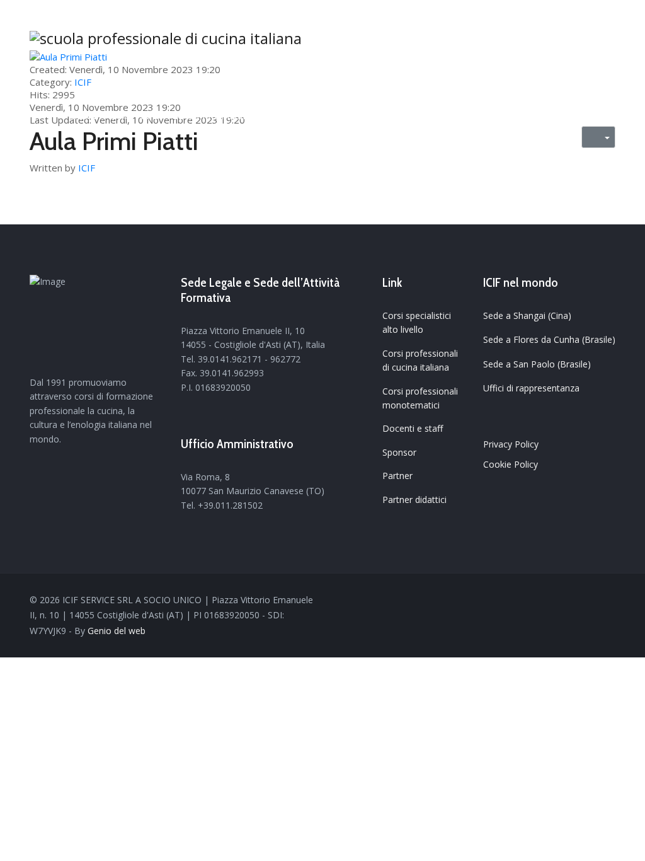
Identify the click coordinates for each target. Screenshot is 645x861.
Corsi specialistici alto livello (416, 322)
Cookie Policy (510, 464)
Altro (497, 116)
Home (84, 116)
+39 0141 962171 (514, 13)
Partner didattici (414, 500)
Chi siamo (135, 116)
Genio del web (117, 631)
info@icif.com (590, 13)
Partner (397, 476)
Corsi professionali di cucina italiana (420, 360)
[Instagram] (592, 601)
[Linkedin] (574, 601)
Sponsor (399, 452)
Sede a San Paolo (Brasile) (537, 364)
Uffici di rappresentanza (531, 388)
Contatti (548, 116)
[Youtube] (557, 601)
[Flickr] (610, 601)
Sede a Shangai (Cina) (527, 315)
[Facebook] (521, 601)
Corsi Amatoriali (425, 116)
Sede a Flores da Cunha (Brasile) (549, 339)
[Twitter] (539, 601)
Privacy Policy (511, 444)
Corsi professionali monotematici (420, 398)
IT (598, 116)
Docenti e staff (412, 428)
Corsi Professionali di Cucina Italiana (271, 116)
